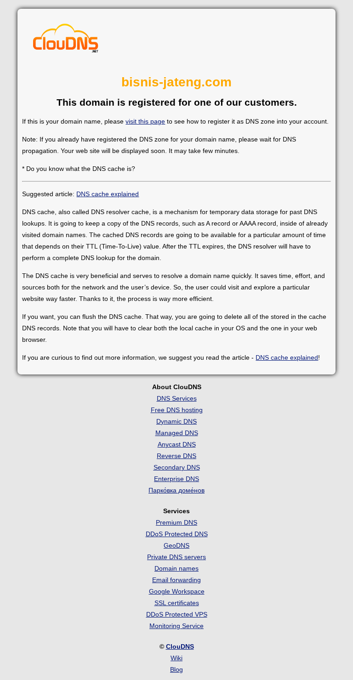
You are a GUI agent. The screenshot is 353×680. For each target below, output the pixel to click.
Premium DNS (176, 522)
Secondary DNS (177, 467)
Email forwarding (176, 580)
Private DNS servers (176, 557)
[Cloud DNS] (65, 40)
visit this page (145, 121)
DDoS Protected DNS (177, 534)
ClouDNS (180, 646)
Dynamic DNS (176, 421)
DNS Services (177, 398)
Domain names (176, 568)
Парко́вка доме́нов (176, 490)
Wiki (176, 658)
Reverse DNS (176, 455)
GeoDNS (176, 545)
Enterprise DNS (176, 478)
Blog (176, 669)
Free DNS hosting (177, 410)
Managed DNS (176, 432)
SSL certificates (176, 602)
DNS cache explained (107, 194)
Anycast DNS (177, 444)
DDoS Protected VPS (176, 614)
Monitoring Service (176, 625)
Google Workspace (177, 591)
